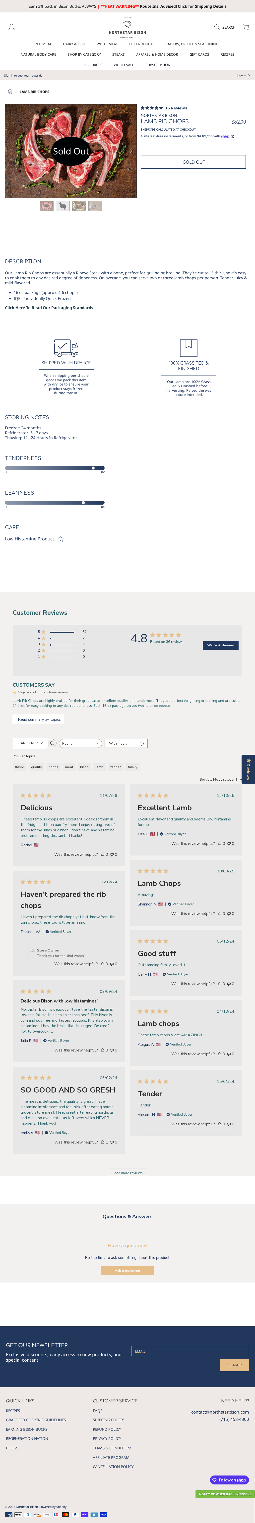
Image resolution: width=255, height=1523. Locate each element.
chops (53, 767)
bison (84, 767)
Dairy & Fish (74, 44)
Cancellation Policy (113, 1466)
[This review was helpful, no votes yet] (102, 854)
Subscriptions (159, 64)
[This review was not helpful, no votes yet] (112, 854)
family (132, 767)
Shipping (148, 130)
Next (131, 151)
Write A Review (220, 645)
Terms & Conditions (112, 1447)
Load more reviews (128, 1173)
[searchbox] (30, 743)
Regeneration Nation (27, 1438)
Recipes (227, 54)
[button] (227, 27)
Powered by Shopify (52, 1507)
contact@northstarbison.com (220, 1412)
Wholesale (124, 64)
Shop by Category (84, 54)
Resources (92, 64)
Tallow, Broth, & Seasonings (193, 44)
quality (36, 767)
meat (69, 767)
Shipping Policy (108, 1419)
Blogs (12, 1447)
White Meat (107, 44)
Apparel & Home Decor (157, 54)
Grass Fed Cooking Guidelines (36, 1419)
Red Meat (43, 44)
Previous (10, 151)
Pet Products (141, 44)
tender (115, 767)
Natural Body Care (38, 54)
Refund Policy (107, 1429)
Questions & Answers (128, 1216)
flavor (19, 767)
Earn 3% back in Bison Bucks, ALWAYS (62, 6)
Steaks (118, 54)
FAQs (97, 1410)
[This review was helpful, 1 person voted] (102, 1142)
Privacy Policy (107, 1438)
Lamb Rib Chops (34, 92)
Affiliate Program (111, 1457)
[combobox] (80, 743)
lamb (99, 767)
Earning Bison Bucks (26, 1429)
